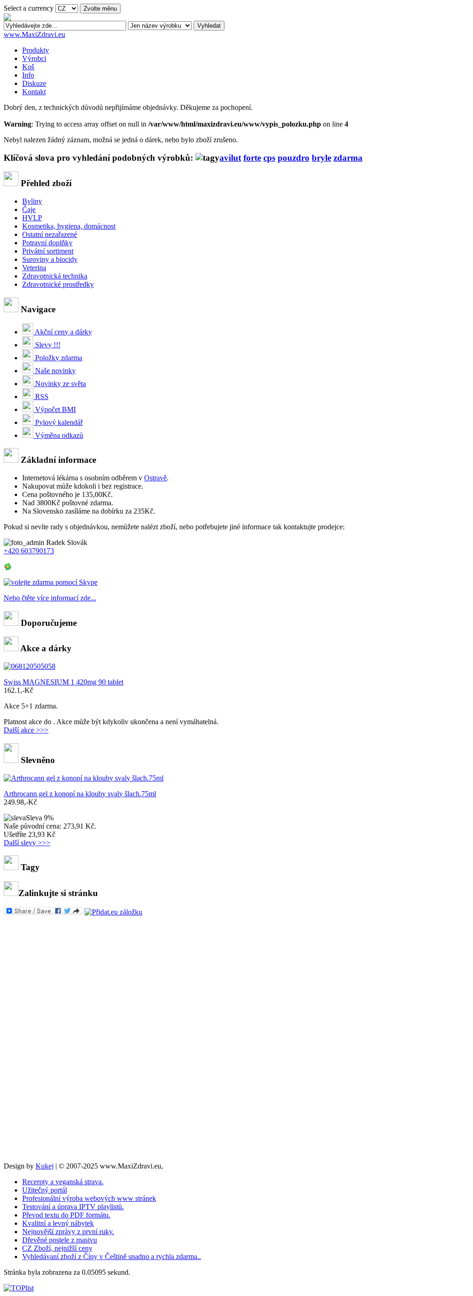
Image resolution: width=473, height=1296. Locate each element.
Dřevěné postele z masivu (59, 1240)
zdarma (348, 158)
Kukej (45, 1166)
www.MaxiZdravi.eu (34, 34)
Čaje (29, 209)
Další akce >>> (26, 730)
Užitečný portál (44, 1190)
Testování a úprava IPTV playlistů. (73, 1207)
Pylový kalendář (58, 422)
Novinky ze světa (59, 384)
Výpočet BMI (54, 409)
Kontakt (34, 92)
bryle (321, 158)
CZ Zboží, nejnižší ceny (57, 1248)
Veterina (34, 268)
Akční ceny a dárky (62, 332)
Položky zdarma (57, 358)
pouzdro (293, 158)
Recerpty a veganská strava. (62, 1182)
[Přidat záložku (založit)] (113, 912)
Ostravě (155, 478)
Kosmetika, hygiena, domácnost (68, 226)
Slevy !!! (47, 345)
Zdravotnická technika (54, 276)
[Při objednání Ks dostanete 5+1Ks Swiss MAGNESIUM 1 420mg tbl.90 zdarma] (29, 666)
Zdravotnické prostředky (58, 284)
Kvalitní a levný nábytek (58, 1223)
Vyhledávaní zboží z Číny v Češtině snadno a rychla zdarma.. (111, 1256)
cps (269, 158)
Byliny (32, 201)
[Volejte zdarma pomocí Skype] (50, 582)
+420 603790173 (29, 551)
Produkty (35, 50)
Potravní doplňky (47, 243)
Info (28, 75)
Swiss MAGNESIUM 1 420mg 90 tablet (63, 682)
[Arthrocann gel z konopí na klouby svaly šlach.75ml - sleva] (84, 778)
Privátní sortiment (47, 251)
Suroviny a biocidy (50, 259)
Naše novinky (54, 371)
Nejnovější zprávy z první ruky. (68, 1231)
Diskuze (34, 83)
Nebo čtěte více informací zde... (50, 598)
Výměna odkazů (58, 435)
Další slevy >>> (27, 843)
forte (252, 158)
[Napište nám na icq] (8, 568)
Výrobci (34, 58)
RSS (41, 396)
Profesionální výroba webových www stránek (89, 1198)
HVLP (32, 218)
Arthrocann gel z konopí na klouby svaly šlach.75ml (80, 794)
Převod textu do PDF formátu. (66, 1215)
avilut (230, 158)
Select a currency (29, 8)
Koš (28, 67)
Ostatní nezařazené (49, 234)
